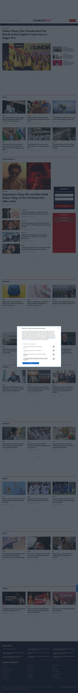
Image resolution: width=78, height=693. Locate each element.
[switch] (53, 346)
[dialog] (39, 346)
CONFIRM (31, 363)
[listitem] (39, 344)
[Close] (59, 328)
